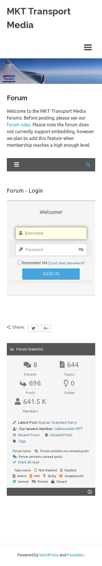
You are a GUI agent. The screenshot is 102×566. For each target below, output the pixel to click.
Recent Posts (29, 435)
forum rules (19, 124)
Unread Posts (61, 435)
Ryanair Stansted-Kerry (58, 422)
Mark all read (28, 462)
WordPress (49, 555)
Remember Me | (36, 263)
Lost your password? (67, 263)
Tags (22, 441)
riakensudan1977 (68, 429)
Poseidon (75, 555)
